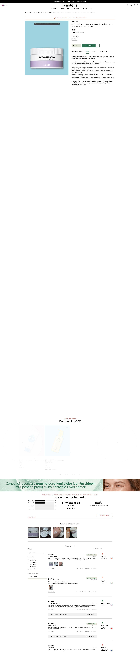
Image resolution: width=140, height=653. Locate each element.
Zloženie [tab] (94, 51)
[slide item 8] (72, 474)
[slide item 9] (74, 474)
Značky (85, 9)
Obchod (53, 9)
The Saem (75, 21)
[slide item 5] (67, 474)
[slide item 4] (65, 474)
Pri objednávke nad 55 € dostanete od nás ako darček (70, 1)
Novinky (76, 9)
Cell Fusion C (49, 459)
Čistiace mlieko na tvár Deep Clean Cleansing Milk (31, 461)
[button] (33, 532)
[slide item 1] (60, 474)
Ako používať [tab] (103, 51)
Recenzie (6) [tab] (32, 517)
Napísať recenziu (104, 515)
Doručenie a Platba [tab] (77, 51)
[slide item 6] (69, 474)
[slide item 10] (76, 474)
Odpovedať (51, 568)
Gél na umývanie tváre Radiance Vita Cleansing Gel (55, 461)
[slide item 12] (79, 474)
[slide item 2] (62, 474)
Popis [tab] (87, 51)
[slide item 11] (77, 474)
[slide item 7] (70, 474)
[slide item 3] (63, 474)
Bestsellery (65, 9)
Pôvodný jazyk (89, 614)
